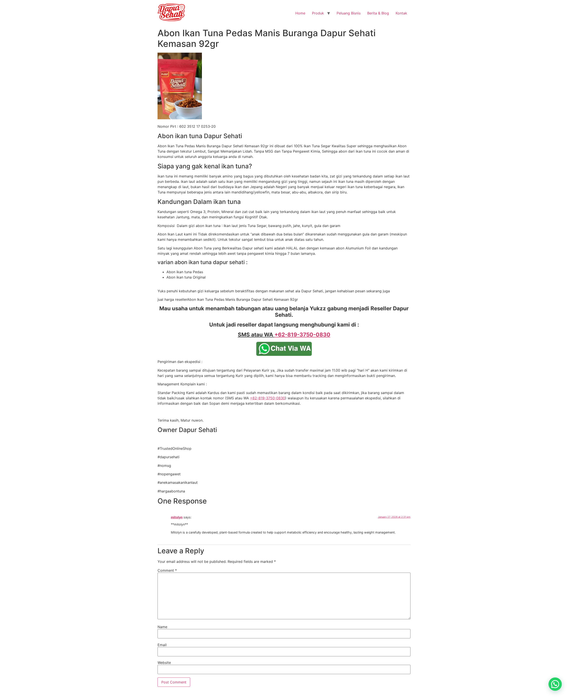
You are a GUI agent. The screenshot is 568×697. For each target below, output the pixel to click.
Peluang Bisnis (349, 13)
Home (300, 13)
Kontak (401, 13)
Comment (167, 570)
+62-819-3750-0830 (267, 398)
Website (164, 662)
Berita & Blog (378, 13)
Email (162, 645)
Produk (318, 13)
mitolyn (177, 517)
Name (162, 627)
